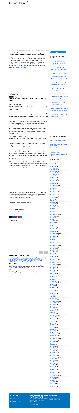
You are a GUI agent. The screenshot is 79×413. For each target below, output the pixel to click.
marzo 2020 (53, 254)
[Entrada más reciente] (41, 252)
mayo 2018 (52, 288)
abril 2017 (52, 309)
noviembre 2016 (54, 316)
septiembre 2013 (54, 375)
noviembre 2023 (54, 192)
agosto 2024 (53, 186)
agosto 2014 (53, 358)
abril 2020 (52, 253)
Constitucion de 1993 (35, 404)
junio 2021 (52, 237)
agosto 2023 (53, 197)
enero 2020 (52, 258)
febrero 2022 (53, 225)
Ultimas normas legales (15, 401)
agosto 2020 (53, 247)
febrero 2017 (53, 312)
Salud (17, 259)
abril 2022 (52, 222)
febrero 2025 (53, 177)
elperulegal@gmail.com (14, 267)
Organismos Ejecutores (19, 260)
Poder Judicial (44, 258)
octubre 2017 (53, 299)
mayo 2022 (52, 220)
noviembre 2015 (54, 335)
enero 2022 (52, 227)
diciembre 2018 (53, 278)
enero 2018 (52, 295)
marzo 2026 (53, 165)
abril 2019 (52, 271)
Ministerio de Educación (55, 150)
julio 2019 (52, 267)
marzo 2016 (53, 329)
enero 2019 (52, 276)
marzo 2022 (53, 223)
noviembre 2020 (54, 242)
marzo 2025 (53, 175)
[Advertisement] (39, 37)
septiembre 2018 (54, 282)
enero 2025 (52, 179)
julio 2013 (52, 378)
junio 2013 (52, 380)
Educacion (35, 259)
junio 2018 (52, 287)
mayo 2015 (52, 344)
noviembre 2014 (54, 354)
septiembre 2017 (54, 301)
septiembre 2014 (54, 357)
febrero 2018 (53, 293)
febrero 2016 (53, 330)
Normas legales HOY (19, 47)
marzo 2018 (53, 292)
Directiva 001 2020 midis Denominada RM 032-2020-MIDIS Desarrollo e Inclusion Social (59, 63)
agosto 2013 (53, 377)
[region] (39, 16)
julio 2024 (52, 188)
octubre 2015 (53, 336)
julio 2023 (52, 199)
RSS (59, 399)
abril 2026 (52, 163)
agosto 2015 (53, 340)
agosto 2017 (53, 302)
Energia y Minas (12, 259)
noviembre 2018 (54, 279)
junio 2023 (52, 200)
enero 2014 (52, 369)
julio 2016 (52, 323)
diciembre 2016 (53, 315)
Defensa (21, 259)
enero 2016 (52, 332)
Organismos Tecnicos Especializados (34, 257)
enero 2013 (52, 388)
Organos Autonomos (20, 257)
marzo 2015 (53, 347)
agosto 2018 (53, 284)
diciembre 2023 (53, 191)
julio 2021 (52, 236)
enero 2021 (52, 239)
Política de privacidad (15, 399)
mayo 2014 (52, 363)
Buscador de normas (15, 398)
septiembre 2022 (54, 214)
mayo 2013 (52, 381)
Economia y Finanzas (36, 258)
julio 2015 (52, 341)
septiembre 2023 (54, 196)
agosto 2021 (53, 234)
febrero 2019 (53, 275)
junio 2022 (52, 219)
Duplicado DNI (28, 47)
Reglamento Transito (46, 47)
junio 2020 (52, 250)
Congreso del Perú (54, 152)
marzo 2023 (53, 205)
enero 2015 (52, 350)
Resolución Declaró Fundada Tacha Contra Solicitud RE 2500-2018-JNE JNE (59, 84)
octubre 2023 (53, 194)
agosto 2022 (53, 216)
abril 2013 (52, 383)
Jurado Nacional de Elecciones (24, 258)
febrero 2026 (53, 166)
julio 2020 (52, 248)
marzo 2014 (53, 366)
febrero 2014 (53, 367)
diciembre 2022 (53, 209)
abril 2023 (52, 203)
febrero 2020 (53, 256)
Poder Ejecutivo (12, 257)
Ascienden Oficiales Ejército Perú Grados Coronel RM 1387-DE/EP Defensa (58, 90)
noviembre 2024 (54, 182)
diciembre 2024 (53, 180)
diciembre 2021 (53, 228)
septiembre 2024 (54, 185)
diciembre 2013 (53, 371)
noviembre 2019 (54, 261)
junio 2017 (52, 306)
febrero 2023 (53, 206)
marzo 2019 (53, 273)
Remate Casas (37, 47)
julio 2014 (52, 360)
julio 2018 (52, 285)
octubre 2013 (53, 374)
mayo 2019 (52, 270)
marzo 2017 (53, 310)
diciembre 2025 (53, 169)
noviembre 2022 (54, 211)
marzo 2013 (53, 384)
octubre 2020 (53, 244)
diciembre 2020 (53, 240)
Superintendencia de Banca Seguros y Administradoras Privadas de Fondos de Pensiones (25, 261)
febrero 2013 (53, 386)
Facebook (51, 399)
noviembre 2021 (54, 230)
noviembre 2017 (54, 298)
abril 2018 (52, 290)
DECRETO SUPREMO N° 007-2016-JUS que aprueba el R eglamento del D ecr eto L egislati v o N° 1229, (59, 115)
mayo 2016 (52, 326)
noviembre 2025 (54, 171)
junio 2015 (52, 343)
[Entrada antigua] (46, 252)
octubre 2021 (53, 231)
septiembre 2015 (54, 338)
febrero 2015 (53, 349)
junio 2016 (52, 324)
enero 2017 (52, 313)
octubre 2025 (53, 172)
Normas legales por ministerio (36, 406)
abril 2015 (52, 346)
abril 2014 (52, 364)
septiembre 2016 (54, 319)
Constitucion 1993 (56, 47)
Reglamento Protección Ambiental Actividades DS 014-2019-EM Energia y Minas (59, 78)
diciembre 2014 (53, 352)
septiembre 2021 (54, 233)
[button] (10, 217)
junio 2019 (52, 268)
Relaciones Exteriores (28, 259)
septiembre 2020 (54, 245)
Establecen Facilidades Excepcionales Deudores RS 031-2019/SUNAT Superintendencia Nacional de (59, 102)
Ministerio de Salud (54, 147)
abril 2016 (52, 327)
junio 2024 (52, 189)
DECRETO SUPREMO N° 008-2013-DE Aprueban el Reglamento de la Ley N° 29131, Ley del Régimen (59, 96)
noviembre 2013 (54, 372)
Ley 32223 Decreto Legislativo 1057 (59, 73)
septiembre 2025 (54, 174)
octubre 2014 (53, 355)
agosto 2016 (53, 321)
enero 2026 (52, 168)
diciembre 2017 (53, 296)
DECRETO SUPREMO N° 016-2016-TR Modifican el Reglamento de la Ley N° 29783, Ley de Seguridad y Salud (59, 108)
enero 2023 (52, 208)
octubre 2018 (53, 281)
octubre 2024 (53, 183)
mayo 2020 (52, 251)
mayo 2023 (52, 202)
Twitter (55, 399)
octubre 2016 (53, 318)
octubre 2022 (53, 213)
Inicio (11, 47)
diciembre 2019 (53, 259)
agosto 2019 (53, 265)
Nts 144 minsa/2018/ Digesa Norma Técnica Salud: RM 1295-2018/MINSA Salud (59, 69)
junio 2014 (52, 361)
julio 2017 (52, 304)
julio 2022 (52, 217)
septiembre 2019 (54, 264)
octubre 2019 (53, 262)
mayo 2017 (52, 307)
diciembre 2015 (53, 333)
